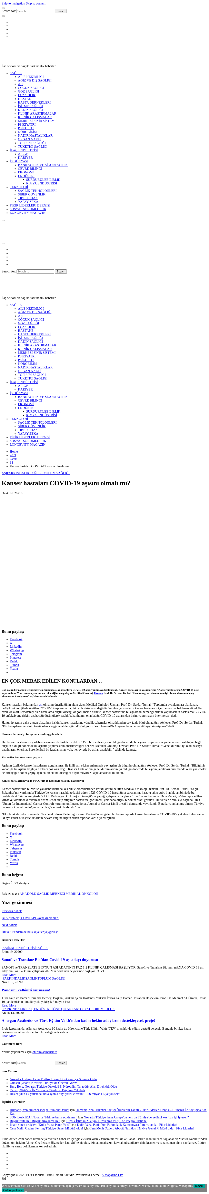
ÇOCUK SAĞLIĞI (31, 87)
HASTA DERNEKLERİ (34, 102)
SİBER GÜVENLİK (32, 194)
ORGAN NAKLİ (29, 139)
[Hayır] (26, 1191)
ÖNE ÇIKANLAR (65, 1009)
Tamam (199, 1185)
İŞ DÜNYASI (19, 161)
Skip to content (35, 3)
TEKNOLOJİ (19, 187)
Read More (9, 974)
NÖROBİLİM (27, 132)
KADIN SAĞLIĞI (30, 110)
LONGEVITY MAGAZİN (28, 212)
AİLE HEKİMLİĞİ (31, 76)
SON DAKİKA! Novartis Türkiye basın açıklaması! (43, 1117)
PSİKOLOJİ (26, 128)
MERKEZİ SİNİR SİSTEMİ (37, 121)
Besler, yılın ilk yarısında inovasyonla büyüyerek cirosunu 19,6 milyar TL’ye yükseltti (65, 1094)
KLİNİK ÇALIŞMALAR (35, 117)
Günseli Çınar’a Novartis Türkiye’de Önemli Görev (43, 1083)
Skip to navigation (13, 3)
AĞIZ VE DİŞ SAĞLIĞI (34, 80)
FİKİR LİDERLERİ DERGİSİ (30, 205)
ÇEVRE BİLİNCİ (30, 168)
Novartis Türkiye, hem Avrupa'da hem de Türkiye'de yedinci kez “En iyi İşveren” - (137, 1117)
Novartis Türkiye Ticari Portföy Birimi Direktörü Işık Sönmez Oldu (53, 1079)
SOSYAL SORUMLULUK (28, 209)
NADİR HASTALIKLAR (35, 135)
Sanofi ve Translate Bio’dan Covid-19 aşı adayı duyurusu (50, 959)
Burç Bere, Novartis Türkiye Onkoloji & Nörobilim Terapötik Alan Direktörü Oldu (63, 1086)
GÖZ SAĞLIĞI (28, 91)
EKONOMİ (26, 172)
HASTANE (25, 98)
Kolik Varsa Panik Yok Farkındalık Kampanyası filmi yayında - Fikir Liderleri (127, 1124)
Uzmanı (98, 693)
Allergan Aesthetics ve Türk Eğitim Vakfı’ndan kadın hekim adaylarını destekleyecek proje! (78, 1020)
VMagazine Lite (112, 1175)
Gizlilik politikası (13, 1190)
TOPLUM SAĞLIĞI (32, 143)
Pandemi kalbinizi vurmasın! (26, 990)
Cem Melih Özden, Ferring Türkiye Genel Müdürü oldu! (46, 1128)
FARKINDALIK (18, 473)
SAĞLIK (16, 73)
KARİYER (25, 157)
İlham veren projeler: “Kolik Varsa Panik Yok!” (40, 1124)
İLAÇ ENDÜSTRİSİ (24, 150)
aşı (40, 704)
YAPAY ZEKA (28, 201)
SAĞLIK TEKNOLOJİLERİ (37, 190)
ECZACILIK (27, 95)
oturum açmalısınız (44, 1052)
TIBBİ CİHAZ (28, 198)
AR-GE (23, 154)
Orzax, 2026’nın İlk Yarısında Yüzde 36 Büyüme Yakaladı (47, 1090)
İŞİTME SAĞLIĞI (30, 106)
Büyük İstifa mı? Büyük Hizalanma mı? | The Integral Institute (106, 1121)
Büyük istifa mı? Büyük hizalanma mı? (35, 1121)
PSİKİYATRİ (27, 124)
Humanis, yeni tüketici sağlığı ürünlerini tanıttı (39, 1110)
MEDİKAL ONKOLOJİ (82, 893)
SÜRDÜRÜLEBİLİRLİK (43, 179)
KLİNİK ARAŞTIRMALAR (37, 113)
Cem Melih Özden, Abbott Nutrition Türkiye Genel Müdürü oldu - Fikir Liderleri (141, 1128)
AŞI (20, 84)
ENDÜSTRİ (26, 176)
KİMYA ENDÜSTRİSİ (41, 183)
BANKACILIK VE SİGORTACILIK (43, 165)
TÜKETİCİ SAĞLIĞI (32, 146)
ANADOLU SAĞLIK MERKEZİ (42, 893)
